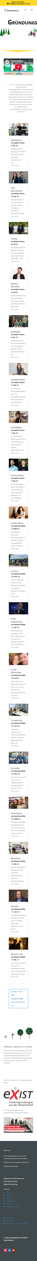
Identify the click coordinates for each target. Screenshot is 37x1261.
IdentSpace (16, 140)
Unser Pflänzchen (16, 671)
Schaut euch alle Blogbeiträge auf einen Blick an (18, 998)
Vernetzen (8, 1204)
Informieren (9, 1196)
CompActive (16, 720)
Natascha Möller (19, 526)
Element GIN (17, 954)
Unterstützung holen (12, 1206)
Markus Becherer (15, 285)
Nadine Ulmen (19, 143)
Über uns (8, 1193)
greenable (15, 331)
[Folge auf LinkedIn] (9, 1250)
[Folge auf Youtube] (13, 1250)
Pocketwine (16, 813)
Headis (14, 238)
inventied (15, 768)
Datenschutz (9, 1221)
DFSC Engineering (16, 620)
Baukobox (15, 858)
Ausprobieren (10, 1201)
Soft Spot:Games (17, 189)
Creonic (14, 571)
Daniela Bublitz (18, 379)
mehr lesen (15, 165)
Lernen (7, 1198)
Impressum (9, 1218)
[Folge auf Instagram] (5, 1250)
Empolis (14, 906)
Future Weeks (17, 475)
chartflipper (16, 427)
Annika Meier (17, 523)
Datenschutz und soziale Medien (16, 1223)
